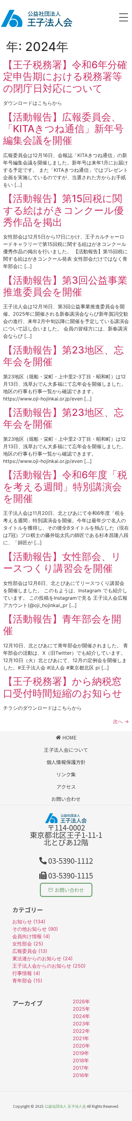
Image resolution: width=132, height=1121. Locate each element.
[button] (66, 875)
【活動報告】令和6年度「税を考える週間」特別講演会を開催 (65, 486)
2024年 (81, 1016)
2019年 (81, 1053)
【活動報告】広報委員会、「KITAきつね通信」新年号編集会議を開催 (63, 129)
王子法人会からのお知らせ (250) (49, 966)
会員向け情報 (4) (31, 936)
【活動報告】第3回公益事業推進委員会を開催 (65, 286)
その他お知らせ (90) (35, 929)
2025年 (81, 1009)
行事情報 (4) (26, 973)
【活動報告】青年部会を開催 (62, 625)
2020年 (81, 1046)
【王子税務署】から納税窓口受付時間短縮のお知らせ (62, 687)
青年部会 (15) (27, 980)
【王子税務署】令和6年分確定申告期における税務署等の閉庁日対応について (65, 76)
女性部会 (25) (27, 944)
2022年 (81, 1031)
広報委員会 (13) (29, 951)
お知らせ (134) (28, 921)
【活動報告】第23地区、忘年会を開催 (63, 356)
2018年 (81, 1060)
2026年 (81, 1001)
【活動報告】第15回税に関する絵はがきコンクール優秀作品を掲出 (63, 210)
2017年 (81, 1068)
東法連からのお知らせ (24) (42, 958)
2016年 (81, 1075)
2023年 (81, 1023)
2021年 (81, 1038)
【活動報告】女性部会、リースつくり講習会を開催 (62, 562)
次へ (121, 721)
